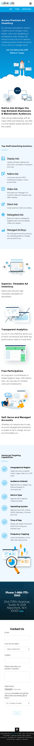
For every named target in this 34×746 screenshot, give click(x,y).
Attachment (9, 686)
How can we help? (12, 644)
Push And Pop (30, 733)
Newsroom (3, 737)
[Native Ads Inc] (8, 3)
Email (7, 632)
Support (28, 735)
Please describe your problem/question (13, 667)
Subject (8, 655)
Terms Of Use (10, 739)
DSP (10, 9)
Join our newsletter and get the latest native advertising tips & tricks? (16, 695)
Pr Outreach (6, 735)
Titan (17, 9)
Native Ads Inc (14, 733)
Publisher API (20, 737)
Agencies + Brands (16, 735)
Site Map (25, 739)
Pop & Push (26, 9)
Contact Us (18, 739)
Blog (23, 735)
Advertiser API (12, 737)
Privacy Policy (29, 737)
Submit (17, 713)
